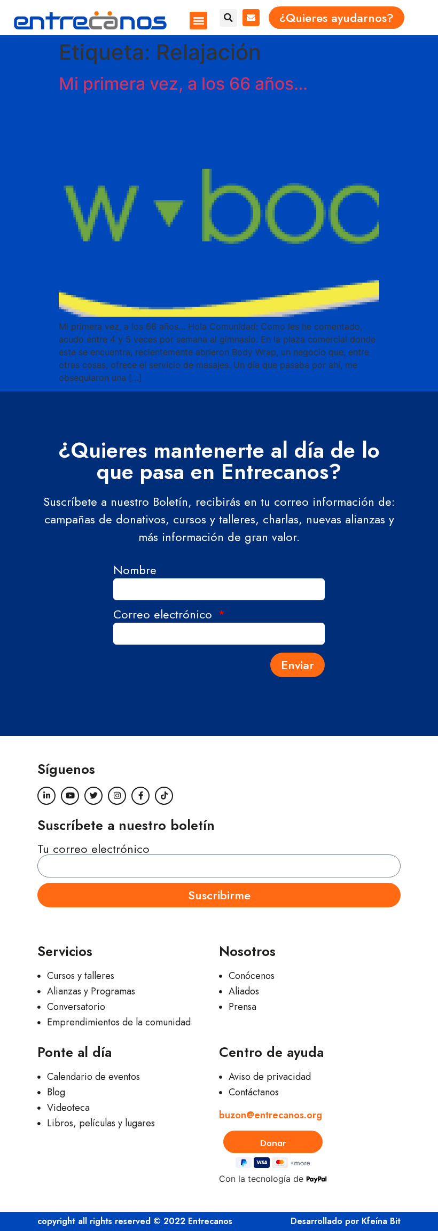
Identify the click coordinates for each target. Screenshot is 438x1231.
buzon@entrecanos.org (270, 1115)
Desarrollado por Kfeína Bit (346, 1221)
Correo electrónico (164, 615)
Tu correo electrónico (93, 848)
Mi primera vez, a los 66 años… (183, 83)
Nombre (135, 571)
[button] (198, 20)
